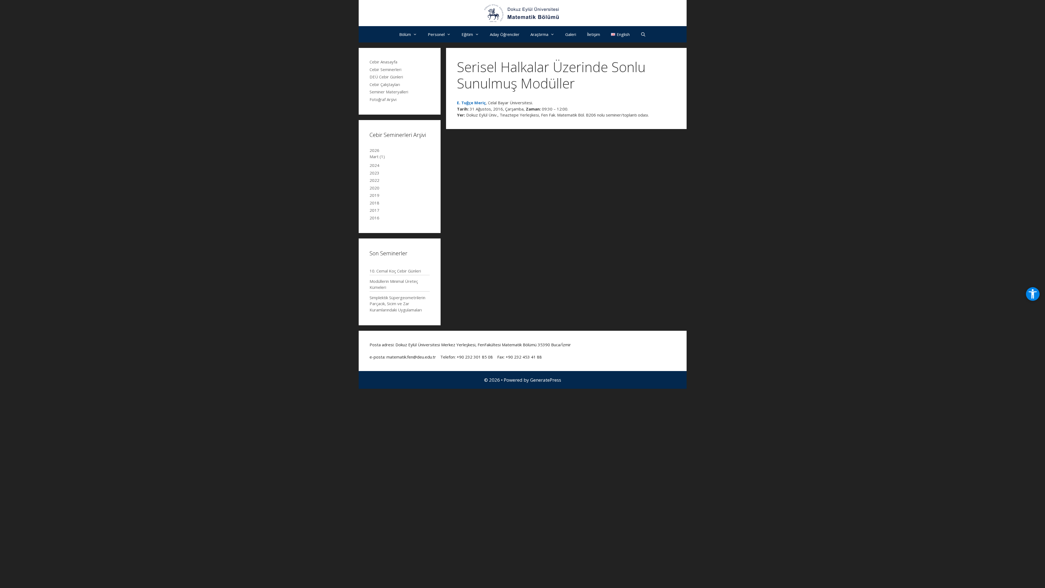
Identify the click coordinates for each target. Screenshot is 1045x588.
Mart (377, 156)
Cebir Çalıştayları (385, 84)
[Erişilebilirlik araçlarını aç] (1033, 294)
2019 (374, 195)
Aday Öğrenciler (505, 34)
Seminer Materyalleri (389, 91)
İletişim (593, 34)
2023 (374, 173)
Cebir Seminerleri (385, 69)
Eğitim (467, 34)
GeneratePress (545, 380)
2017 (374, 210)
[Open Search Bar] (643, 34)
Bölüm (405, 34)
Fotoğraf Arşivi (383, 99)
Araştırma (539, 34)
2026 (374, 150)
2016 (374, 217)
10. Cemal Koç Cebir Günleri (395, 271)
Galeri (570, 34)
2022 (374, 180)
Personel (436, 34)
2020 (374, 188)
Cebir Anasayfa (383, 62)
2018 (374, 203)
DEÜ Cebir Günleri (386, 76)
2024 (374, 165)
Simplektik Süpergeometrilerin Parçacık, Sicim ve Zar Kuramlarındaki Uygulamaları (397, 304)
